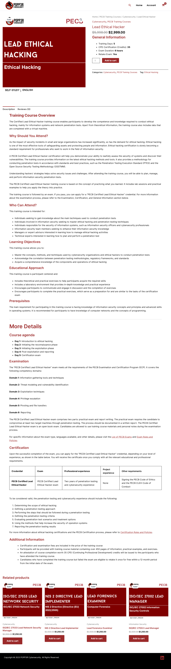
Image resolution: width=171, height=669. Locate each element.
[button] (130, 5)
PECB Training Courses (110, 17)
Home (139, 5)
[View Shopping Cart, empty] (163, 5)
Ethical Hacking (151, 72)
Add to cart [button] (12, 641)
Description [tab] (9, 109)
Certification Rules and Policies (136, 532)
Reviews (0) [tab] (24, 109)
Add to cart (110, 60)
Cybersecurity (129, 17)
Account (151, 5)
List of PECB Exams (122, 437)
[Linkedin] (162, 658)
